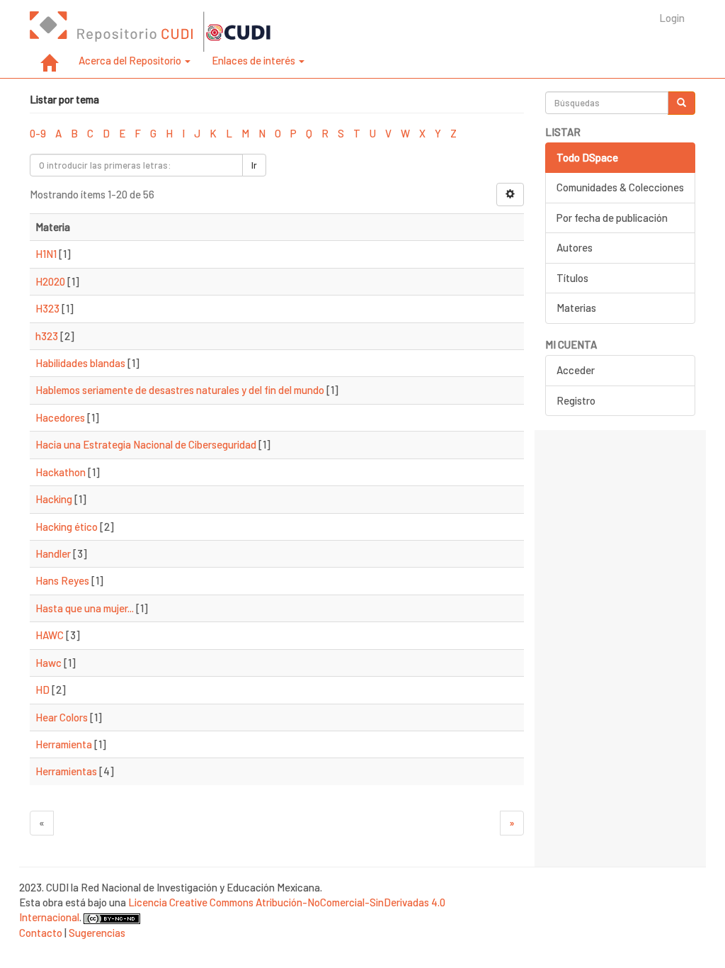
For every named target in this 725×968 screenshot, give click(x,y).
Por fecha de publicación (612, 217)
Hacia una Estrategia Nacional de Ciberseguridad (145, 444)
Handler (53, 553)
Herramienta (63, 744)
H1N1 (46, 253)
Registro (575, 400)
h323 (46, 336)
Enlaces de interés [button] (254, 60)
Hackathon (60, 472)
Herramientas (66, 771)
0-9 (38, 133)
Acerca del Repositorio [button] (131, 60)
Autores (574, 247)
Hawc (48, 662)
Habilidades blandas (80, 362)
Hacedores (60, 417)
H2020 (50, 281)
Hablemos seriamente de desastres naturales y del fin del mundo (179, 389)
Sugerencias (97, 932)
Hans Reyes (62, 580)
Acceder (575, 370)
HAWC (49, 635)
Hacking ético (66, 526)
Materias (576, 307)
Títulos (572, 277)
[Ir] (681, 103)
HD (42, 689)
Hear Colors (61, 717)
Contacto (40, 932)
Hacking (53, 499)
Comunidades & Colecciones (620, 187)
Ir (254, 165)
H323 (47, 308)
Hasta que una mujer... (84, 608)
